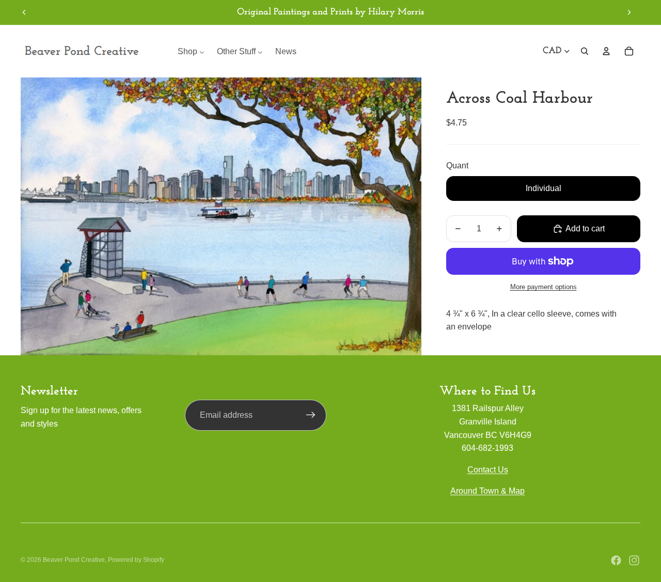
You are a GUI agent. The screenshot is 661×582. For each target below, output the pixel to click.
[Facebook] (616, 560)
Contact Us (487, 469)
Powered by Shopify (136, 559)
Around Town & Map (487, 490)
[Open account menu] (606, 51)
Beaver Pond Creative (74, 559)
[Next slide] (629, 12)
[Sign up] (311, 415)
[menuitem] (191, 51)
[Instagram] (634, 560)
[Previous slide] (24, 12)
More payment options (543, 287)
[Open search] (584, 51)
